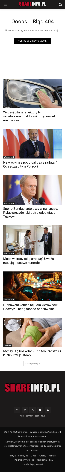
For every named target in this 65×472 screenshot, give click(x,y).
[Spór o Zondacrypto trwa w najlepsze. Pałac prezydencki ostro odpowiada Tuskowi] (32, 190)
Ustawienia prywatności (32, 464)
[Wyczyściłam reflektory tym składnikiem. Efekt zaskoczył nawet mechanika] (32, 93)
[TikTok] (25, 410)
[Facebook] (17, 410)
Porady (7, 107)
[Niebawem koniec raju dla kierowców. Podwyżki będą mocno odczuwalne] (32, 286)
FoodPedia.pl (39, 416)
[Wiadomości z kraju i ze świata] (32, 4)
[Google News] (48, 410)
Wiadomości (9, 157)
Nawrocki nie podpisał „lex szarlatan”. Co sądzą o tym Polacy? (30, 164)
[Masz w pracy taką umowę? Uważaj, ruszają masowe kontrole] (32, 240)
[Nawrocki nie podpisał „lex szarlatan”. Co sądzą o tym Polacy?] (32, 143)
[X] (32, 410)
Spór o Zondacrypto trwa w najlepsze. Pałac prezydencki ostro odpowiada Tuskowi (30, 212)
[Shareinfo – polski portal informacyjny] (32, 388)
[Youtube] (40, 410)
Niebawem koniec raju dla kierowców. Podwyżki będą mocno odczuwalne (30, 307)
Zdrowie (7, 346)
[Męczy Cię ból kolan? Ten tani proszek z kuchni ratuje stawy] (32, 332)
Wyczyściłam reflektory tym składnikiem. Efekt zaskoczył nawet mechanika (29, 116)
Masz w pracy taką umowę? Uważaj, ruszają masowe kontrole (29, 261)
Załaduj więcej (31, 363)
